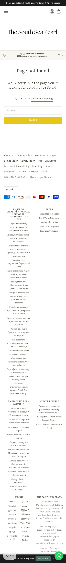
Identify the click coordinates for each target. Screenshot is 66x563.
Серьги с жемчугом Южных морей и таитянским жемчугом (18, 446)
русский (9, 189)
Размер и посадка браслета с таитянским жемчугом (18, 332)
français (12, 527)
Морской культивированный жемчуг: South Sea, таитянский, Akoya (19, 388)
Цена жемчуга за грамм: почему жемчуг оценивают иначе (18, 274)
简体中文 (25, 510)
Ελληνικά (25, 527)
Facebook (54, 548)
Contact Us (50, 161)
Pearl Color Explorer (49, 227)
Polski (25, 531)
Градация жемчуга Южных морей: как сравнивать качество (18, 285)
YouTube (21, 172)
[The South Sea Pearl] (33, 32)
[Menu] (6, 11)
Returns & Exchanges (45, 156)
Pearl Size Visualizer (49, 214)
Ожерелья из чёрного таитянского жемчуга (19, 421)
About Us (8, 156)
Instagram (9, 172)
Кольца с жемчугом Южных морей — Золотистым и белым (19, 464)
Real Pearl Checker (49, 222)
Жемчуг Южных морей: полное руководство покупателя (18, 238)
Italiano (12, 514)
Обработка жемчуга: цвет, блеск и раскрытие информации (18, 310)
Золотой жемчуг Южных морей (18, 436)
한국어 (25, 502)
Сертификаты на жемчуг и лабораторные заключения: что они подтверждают (18, 374)
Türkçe (25, 540)
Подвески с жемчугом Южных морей (18, 455)
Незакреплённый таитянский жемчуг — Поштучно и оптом (18, 412)
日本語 (12, 531)
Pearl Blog (37, 166)
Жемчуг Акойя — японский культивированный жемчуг (19, 484)
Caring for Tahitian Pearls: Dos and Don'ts (49, 418)
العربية (25, 506)
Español (12, 506)
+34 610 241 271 (48, 540)
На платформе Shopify (40, 177)
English (12, 502)
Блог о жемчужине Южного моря (49, 426)
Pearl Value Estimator (49, 218)
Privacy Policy (28, 161)
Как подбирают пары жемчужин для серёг (18, 352)
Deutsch (12, 519)
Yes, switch (43, 558)
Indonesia (25, 514)
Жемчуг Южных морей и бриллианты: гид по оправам (18, 321)
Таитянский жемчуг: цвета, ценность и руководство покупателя (18, 249)
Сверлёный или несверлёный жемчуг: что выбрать (18, 362)
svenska (25, 536)
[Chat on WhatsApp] (58, 555)
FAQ (40, 161)
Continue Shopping (42, 99)
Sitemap (33, 172)
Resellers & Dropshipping (16, 166)
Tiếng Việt (25, 523)
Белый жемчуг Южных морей (18, 428)
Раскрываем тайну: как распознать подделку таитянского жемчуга (49, 409)
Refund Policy (11, 161)
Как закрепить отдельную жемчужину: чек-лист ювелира (18, 343)
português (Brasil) (12, 537)
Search (49, 166)
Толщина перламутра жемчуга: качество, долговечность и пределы (19, 297)
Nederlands (12, 523)
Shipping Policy (24, 156)
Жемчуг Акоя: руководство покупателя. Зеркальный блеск (18, 261)
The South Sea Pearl (20, 177)
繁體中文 (25, 519)
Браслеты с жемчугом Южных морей (18, 473)
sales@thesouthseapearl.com (49, 543)
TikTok (44, 172)
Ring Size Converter (49, 231)
